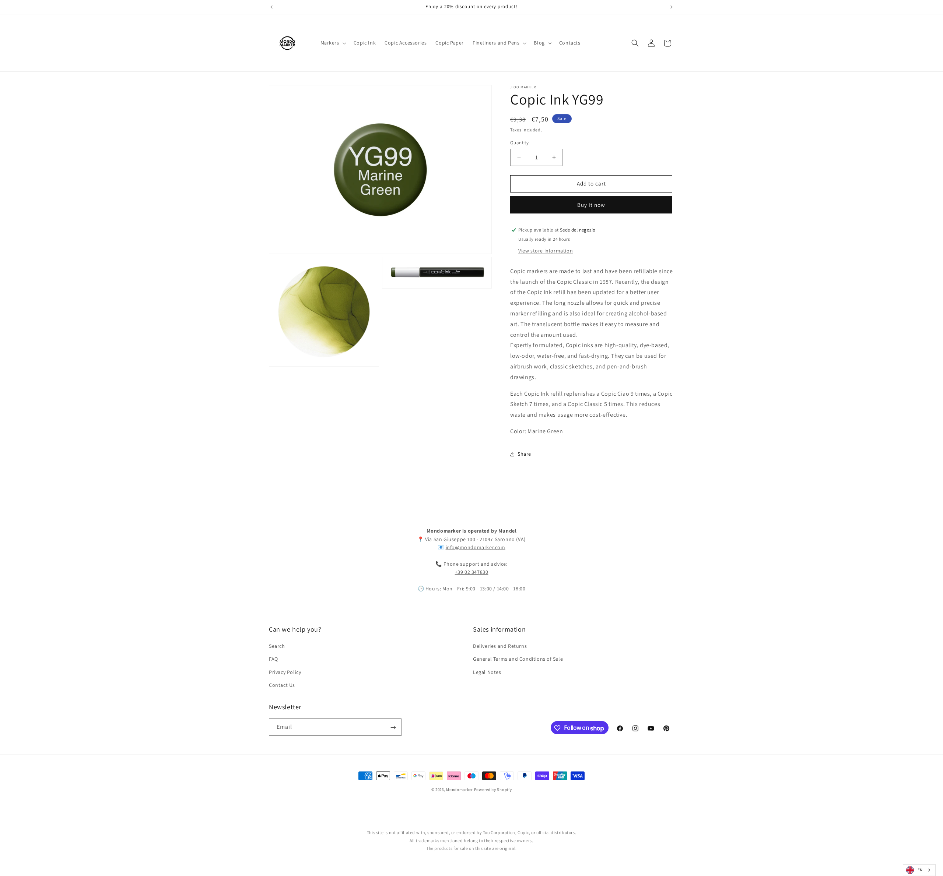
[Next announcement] (671, 7)
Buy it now (591, 204)
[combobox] (919, 870)
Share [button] (524, 454)
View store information (545, 250)
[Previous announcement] (271, 7)
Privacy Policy (285, 672)
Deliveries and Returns (500, 646)
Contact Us (282, 685)
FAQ (273, 659)
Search (277, 646)
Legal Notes (487, 672)
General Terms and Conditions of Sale (518, 659)
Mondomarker (459, 789)
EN (920, 869)
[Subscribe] (393, 727)
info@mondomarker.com (475, 547)
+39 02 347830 (471, 572)
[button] (332, 42)
